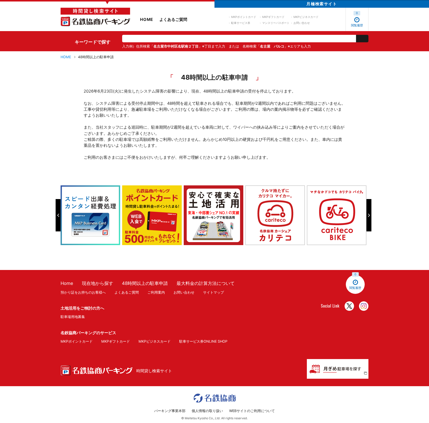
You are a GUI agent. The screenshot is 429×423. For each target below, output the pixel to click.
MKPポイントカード (243, 17)
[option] (91, 215)
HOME (146, 19)
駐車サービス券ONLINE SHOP (203, 341)
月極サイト (321, 3)
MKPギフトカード (273, 17)
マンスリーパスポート (275, 23)
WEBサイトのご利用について (252, 411)
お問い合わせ (301, 23)
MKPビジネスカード (306, 17)
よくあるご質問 (173, 19)
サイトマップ (213, 292)
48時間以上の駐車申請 (145, 283)
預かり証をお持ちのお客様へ (83, 292)
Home (67, 283)
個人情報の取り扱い (207, 411)
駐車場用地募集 (73, 317)
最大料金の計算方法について (206, 283)
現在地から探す (97, 283)
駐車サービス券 (240, 23)
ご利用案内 (156, 292)
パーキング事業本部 (169, 411)
